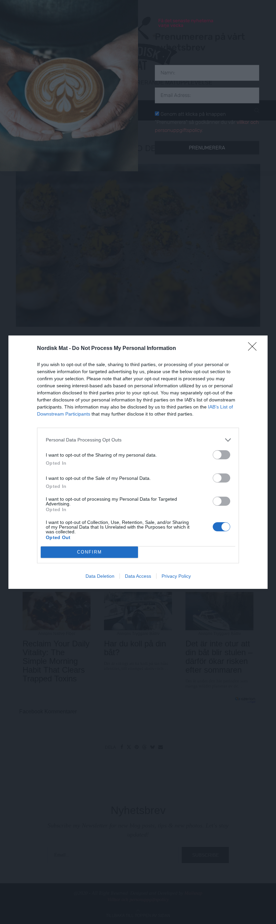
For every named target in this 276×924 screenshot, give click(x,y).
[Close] (254, 348)
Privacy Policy (176, 576)
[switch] (221, 454)
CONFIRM (89, 552)
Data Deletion (99, 576)
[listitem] (138, 439)
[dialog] (138, 462)
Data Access (138, 576)
